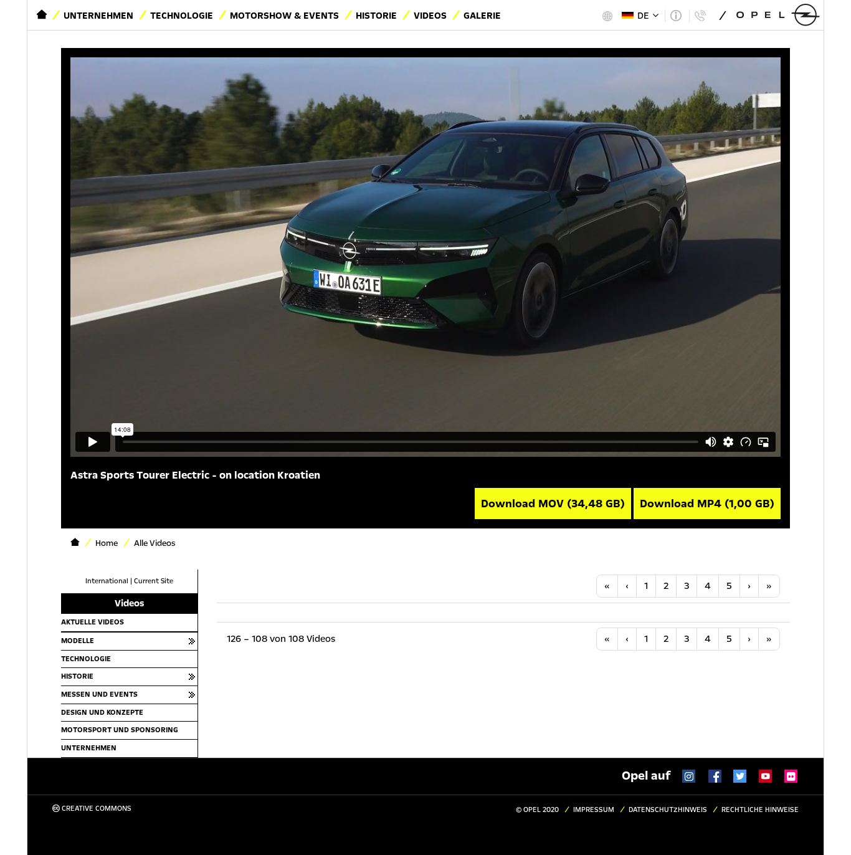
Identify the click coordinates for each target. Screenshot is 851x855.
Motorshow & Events (284, 15)
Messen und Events (99, 694)
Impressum (593, 809)
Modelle (77, 641)
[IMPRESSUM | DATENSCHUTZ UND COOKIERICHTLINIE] (676, 15)
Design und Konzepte (102, 712)
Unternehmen (98, 15)
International (106, 581)
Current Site (153, 581)
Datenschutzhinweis (668, 809)
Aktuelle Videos (92, 622)
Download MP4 (707, 503)
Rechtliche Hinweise (760, 809)
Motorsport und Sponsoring (119, 730)
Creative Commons (95, 808)
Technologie (181, 15)
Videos (430, 15)
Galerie (482, 15)
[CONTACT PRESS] (700, 15)
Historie (376, 15)
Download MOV (553, 503)
